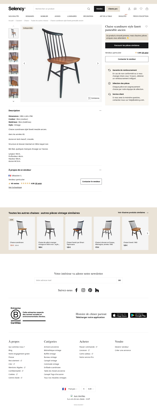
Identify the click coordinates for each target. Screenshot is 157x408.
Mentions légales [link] (17, 367)
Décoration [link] (88, 16)
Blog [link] (10, 350)
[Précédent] (13, 26)
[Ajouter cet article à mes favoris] (146, 26)
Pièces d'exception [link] (140, 16)
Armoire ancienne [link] (51, 347)
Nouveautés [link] (14, 16)
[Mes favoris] (141, 8)
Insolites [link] (122, 15)
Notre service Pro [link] (86, 357)
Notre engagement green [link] (19, 354)
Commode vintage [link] (51, 364)
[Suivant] (13, 101)
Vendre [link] (99, 9)
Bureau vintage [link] (50, 357)
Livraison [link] (84, 350)
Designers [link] (30, 16)
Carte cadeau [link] (86, 354)
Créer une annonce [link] (123, 350)
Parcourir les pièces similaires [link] (126, 45)
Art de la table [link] (106, 16)
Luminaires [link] (72, 16)
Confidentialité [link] (16, 371)
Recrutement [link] (15, 360)
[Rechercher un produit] (89, 9)
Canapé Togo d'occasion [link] (54, 374)
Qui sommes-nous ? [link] (17, 347)
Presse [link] (11, 357)
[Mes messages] (135, 8)
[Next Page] (98, 63)
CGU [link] (12, 364)
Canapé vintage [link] (50, 360)
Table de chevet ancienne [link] (54, 371)
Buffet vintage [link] (50, 354)
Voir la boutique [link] (15, 187)
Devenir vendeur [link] (122, 347)
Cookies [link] (13, 374)
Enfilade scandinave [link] (52, 367)
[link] (17, 9)
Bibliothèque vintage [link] (52, 350)
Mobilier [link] (44, 16)
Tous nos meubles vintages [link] (55, 378)
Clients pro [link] (113, 9)
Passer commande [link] (88, 347)
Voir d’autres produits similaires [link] (131, 212)
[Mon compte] (129, 8)
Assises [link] (57, 16)
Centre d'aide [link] (15, 378)
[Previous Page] (24, 63)
